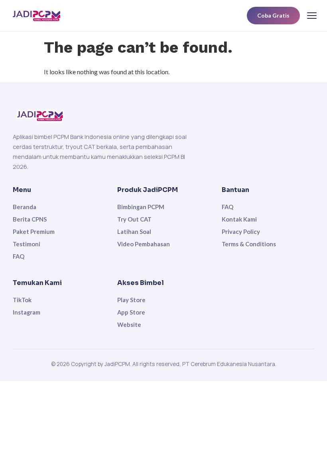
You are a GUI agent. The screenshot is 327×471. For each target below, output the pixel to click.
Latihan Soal (134, 231)
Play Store (131, 299)
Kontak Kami (239, 219)
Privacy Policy (241, 231)
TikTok (22, 299)
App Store (131, 312)
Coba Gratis (273, 15)
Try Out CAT (134, 219)
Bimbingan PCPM (140, 206)
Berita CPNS (30, 219)
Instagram (26, 312)
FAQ (18, 256)
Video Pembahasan (143, 243)
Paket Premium (34, 231)
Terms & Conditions (249, 243)
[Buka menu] (312, 15)
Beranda (24, 206)
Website (129, 324)
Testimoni (26, 243)
